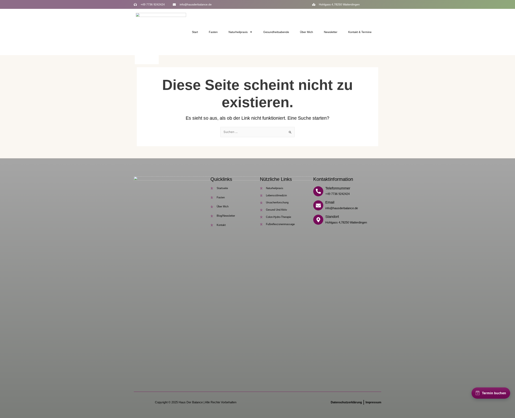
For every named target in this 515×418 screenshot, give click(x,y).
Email (329, 202)
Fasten (213, 32)
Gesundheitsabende (276, 32)
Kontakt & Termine (360, 32)
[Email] (318, 205)
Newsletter (330, 32)
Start (195, 32)
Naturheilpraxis (238, 32)
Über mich (306, 32)
